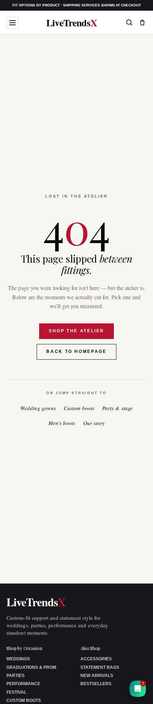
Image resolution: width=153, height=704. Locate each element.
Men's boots (61, 423)
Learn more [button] (86, 693)
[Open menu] (12, 23)
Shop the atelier (76, 330)
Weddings (18, 658)
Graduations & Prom (31, 667)
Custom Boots (23, 700)
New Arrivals (96, 675)
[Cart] (142, 22)
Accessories (96, 658)
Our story (94, 423)
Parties (15, 675)
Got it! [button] (132, 690)
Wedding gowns (38, 408)
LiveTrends (71, 22)
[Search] (129, 22)
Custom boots (79, 408)
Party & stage (117, 408)
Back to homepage (76, 351)
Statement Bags (99, 667)
